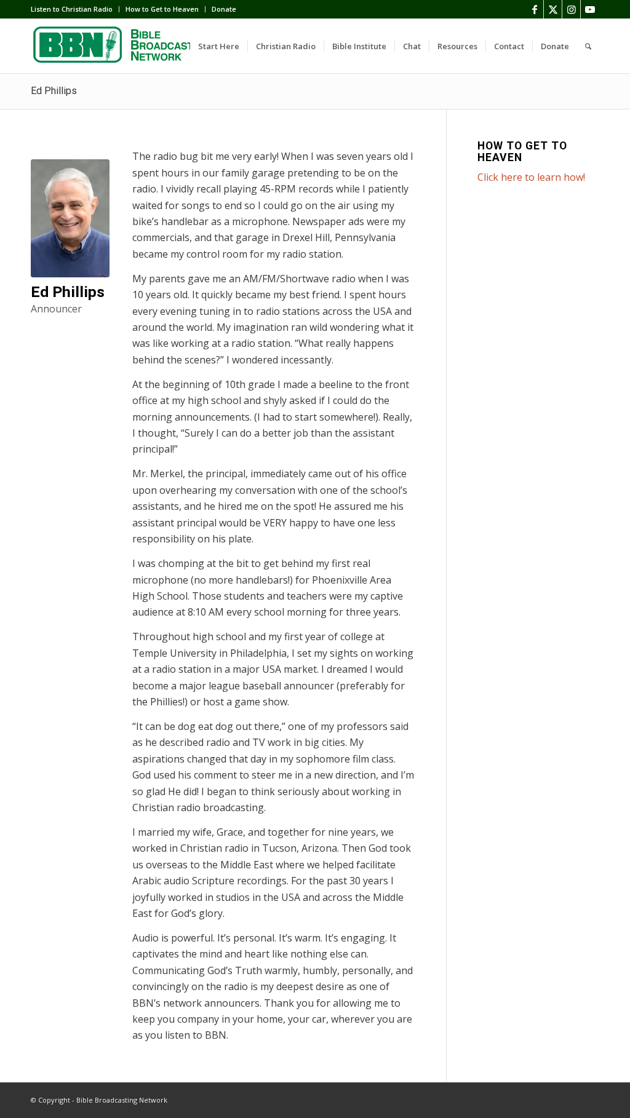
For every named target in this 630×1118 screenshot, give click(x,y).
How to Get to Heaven (162, 9)
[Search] (588, 46)
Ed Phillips (54, 91)
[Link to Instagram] (571, 9)
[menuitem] (75, 9)
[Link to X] (553, 9)
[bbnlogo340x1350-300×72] (123, 46)
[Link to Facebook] (534, 9)
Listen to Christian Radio (72, 9)
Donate (224, 9)
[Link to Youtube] (590, 9)
